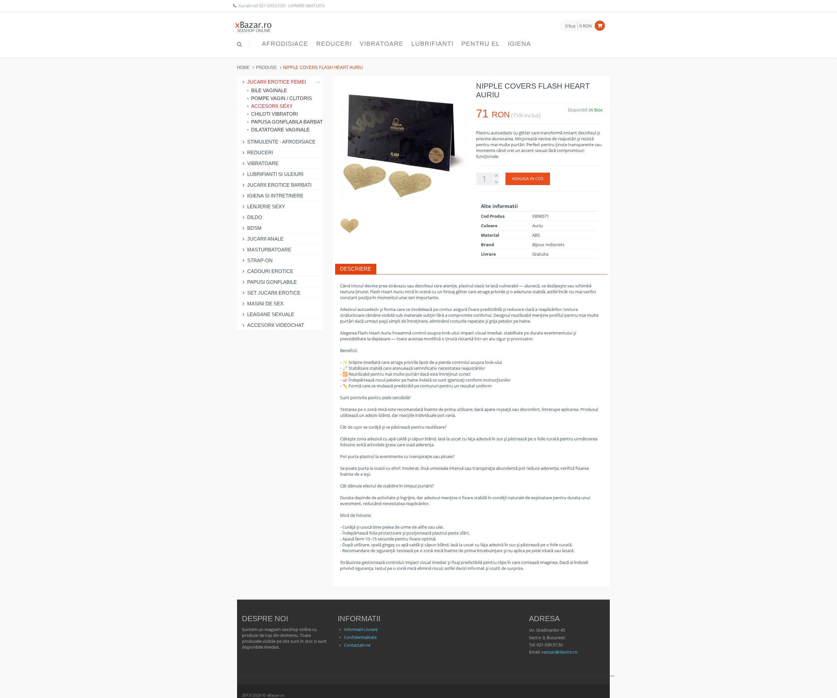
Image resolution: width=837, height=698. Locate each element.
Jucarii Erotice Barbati (279, 185)
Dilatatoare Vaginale (280, 129)
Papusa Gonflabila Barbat (285, 122)
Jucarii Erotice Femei (276, 82)
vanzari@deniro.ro (559, 652)
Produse (266, 67)
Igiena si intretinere (275, 195)
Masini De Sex (265, 303)
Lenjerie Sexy (266, 206)
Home (243, 67)
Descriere (355, 269)
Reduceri (334, 43)
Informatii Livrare (361, 629)
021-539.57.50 (272, 6)
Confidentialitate (360, 637)
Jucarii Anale (265, 239)
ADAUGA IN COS (527, 178)
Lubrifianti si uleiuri (275, 174)
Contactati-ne (357, 645)
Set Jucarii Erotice (273, 293)
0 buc (570, 26)
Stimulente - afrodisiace (281, 142)
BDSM (254, 228)
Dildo (254, 217)
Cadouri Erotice (270, 271)
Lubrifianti (432, 43)
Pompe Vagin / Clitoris (281, 98)
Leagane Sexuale (270, 314)
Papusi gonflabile (272, 282)
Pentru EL (480, 43)
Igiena (519, 43)
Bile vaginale (269, 90)
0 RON (585, 26)
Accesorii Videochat (275, 325)
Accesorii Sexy (272, 106)
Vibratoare (381, 43)
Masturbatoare (269, 249)
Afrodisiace (285, 43)
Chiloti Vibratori (274, 114)
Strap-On (260, 260)
